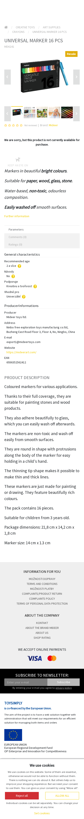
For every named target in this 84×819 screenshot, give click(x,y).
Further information (16, 216)
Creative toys (25, 27)
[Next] (76, 113)
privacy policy (64, 687)
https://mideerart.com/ (21, 352)
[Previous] (7, 77)
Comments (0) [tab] (17, 237)
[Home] (6, 27)
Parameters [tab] (16, 229)
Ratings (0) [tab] (15, 244)
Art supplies (52, 27)
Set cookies (42, 813)
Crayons (18, 32)
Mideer (53, 125)
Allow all (62, 796)
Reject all (22, 796)
